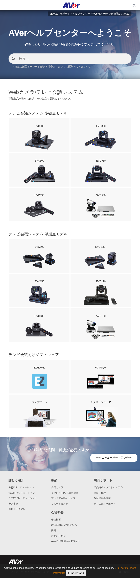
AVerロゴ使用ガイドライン (65, 541)
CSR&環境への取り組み (64, 525)
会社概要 (56, 519)
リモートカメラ (59, 503)
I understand (76, 572)
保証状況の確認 (102, 498)
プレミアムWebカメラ (63, 498)
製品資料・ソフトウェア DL (109, 487)
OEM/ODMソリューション (23, 498)
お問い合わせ (58, 535)
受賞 (53, 530)
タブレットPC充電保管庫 (64, 492)
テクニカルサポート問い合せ (114, 457)
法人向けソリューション (22, 492)
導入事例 (13, 503)
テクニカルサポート (104, 503)
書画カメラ (57, 487)
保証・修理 (100, 492)
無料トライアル (17, 509)
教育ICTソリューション (21, 487)
